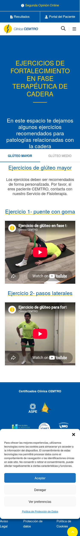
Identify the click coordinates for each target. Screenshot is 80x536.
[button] (73, 434)
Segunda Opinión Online (42, 5)
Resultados (22, 16)
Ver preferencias (40, 501)
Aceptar (40, 478)
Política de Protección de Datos (40, 511)
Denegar (40, 489)
